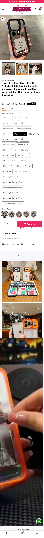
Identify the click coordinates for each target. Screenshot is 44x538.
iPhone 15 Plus (8, 145)
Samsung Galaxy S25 (11, 193)
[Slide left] (3, 68)
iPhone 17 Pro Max (24, 166)
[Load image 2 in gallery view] (22, 68)
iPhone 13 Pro (8, 129)
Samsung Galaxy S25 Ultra (12, 204)
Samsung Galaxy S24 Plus (12, 182)
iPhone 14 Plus (19, 134)
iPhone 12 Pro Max (10, 123)
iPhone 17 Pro (8, 166)
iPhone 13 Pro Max (24, 129)
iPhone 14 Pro (34, 134)
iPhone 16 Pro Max (10, 161)
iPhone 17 (25, 161)
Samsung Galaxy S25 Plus (12, 198)
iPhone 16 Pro (23, 156)
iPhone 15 (25, 140)
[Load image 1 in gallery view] (8, 68)
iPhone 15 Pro (23, 145)
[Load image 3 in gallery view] (35, 68)
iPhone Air (7, 172)
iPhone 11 (7, 118)
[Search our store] (37, 9)
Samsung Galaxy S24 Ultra (12, 188)
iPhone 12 (18, 118)
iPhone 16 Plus (8, 156)
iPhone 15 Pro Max (10, 150)
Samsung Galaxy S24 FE (12, 177)
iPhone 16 (25, 150)
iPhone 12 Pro (30, 118)
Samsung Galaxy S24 (22, 172)
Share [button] (33, 244)
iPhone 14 (7, 134)
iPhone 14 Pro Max (10, 140)
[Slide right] (40, 68)
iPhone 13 (25, 123)
